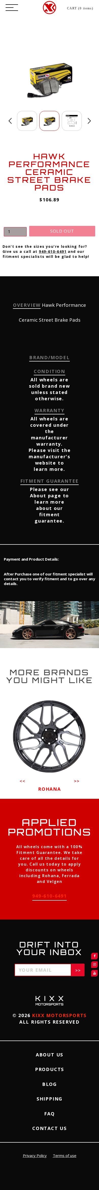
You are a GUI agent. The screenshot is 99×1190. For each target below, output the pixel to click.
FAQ (49, 1114)
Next (89, 121)
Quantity (13, 222)
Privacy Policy (35, 1155)
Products (49, 1069)
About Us (49, 1055)
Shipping (49, 1099)
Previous (10, 121)
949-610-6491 (53, 251)
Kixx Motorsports (59, 1015)
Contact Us (49, 1128)
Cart (80, 8)
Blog (49, 1084)
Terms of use (64, 1155)
